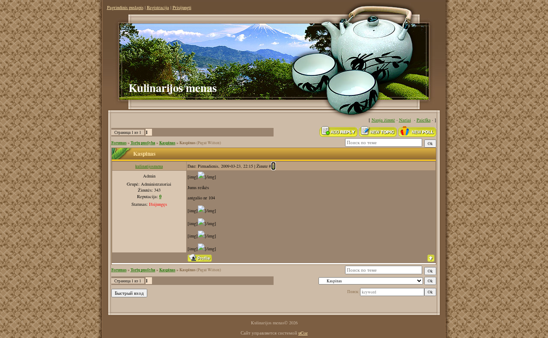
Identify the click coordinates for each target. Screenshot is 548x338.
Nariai (405, 120)
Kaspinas (167, 142)
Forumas (119, 142)
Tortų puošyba (143, 142)
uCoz (303, 333)
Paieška (424, 120)
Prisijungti (182, 7)
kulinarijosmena (149, 166)
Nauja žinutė (383, 120)
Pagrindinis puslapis (125, 7)
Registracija (158, 7)
